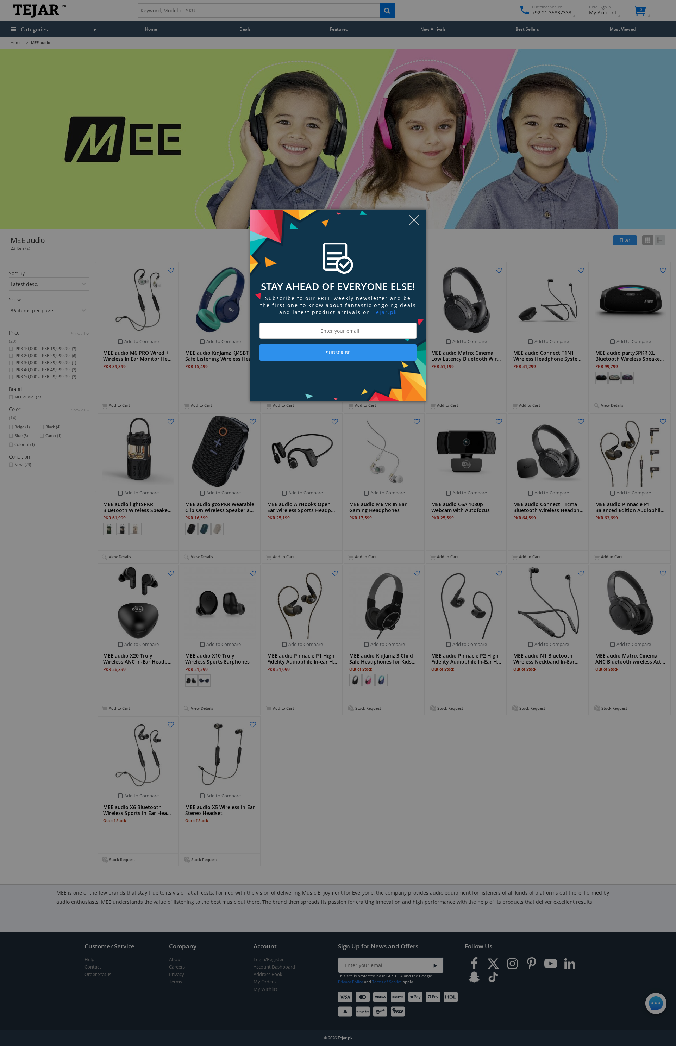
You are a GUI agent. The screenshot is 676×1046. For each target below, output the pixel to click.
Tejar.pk (385, 312)
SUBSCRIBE (338, 352)
